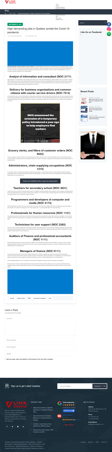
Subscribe (97, 386)
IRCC (29, 298)
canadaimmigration (16, 36)
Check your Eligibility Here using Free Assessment (40, 181)
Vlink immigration (68, 402)
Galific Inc (41, 448)
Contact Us (104, 442)
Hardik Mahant (67, 415)
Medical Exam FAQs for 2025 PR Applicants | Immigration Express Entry (96, 101)
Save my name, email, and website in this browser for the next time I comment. (30, 359)
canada (12, 298)
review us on (68, 411)
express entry (21, 298)
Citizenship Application (60, 7)
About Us (90, 442)
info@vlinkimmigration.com (16, 260)
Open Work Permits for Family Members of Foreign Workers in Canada (95, 110)
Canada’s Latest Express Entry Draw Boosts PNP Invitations (42, 425)
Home (57, 4)
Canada (9, 191)
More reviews (69, 425)
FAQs (97, 442)
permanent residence (40, 298)
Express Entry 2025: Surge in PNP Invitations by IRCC (43, 431)
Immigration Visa (32, 36)
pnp (50, 298)
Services (57, 5)
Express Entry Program (60, 8)
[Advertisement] (40, 53)
